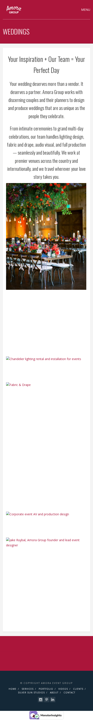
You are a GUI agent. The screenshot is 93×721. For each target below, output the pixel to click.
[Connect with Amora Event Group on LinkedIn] (52, 699)
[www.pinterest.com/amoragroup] (46, 699)
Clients (78, 688)
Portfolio (46, 688)
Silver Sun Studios (31, 692)
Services (28, 688)
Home (12, 688)
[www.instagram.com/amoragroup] (40, 699)
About (54, 692)
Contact (69, 692)
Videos (63, 688)
